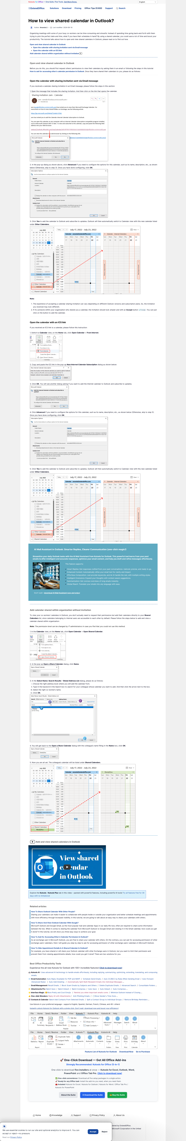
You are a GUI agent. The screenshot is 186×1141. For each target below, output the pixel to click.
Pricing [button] (78, 8)
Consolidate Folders (147, 985)
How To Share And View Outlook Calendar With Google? (55, 923)
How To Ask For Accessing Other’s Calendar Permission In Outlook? (59, 937)
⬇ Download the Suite (92, 1086)
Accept (93, 1132)
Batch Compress (78, 989)
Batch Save (50, 989)
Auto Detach (105, 989)
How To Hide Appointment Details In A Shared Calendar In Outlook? (59, 948)
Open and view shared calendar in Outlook (48, 44)
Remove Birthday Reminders (135, 999)
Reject (104, 1132)
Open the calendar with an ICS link (47, 50)
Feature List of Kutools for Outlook (101, 1042)
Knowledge (57, 1106)
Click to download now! (110, 968)
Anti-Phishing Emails (81, 996)
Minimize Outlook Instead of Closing (125, 992)
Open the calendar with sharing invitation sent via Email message (60, 47)
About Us (120, 1106)
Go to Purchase (143, 1042)
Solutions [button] (54, 8)
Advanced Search (129, 985)
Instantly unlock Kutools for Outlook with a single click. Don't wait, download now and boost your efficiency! (74, 1008)
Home (38, 1106)
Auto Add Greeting (57, 982)
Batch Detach (63, 989)
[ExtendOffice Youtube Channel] (40, 1122)
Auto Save (92, 989)
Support (109, 8)
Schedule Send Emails (92, 979)
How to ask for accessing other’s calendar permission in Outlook (57, 71)
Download (66, 8)
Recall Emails (53, 985)
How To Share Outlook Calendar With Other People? (53, 912)
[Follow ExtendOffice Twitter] (35, 1122)
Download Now (126, 1042)
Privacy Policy (98, 1106)
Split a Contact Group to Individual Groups (104, 999)
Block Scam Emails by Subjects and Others (79, 985)
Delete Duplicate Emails (109, 985)
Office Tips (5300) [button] (93, 8)
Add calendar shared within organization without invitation (54, 53)
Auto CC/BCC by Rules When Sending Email (122, 979)
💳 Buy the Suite (117, 1086)
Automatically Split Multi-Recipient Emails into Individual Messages (95, 982)
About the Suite (68, 1086)
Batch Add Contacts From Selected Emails (66, 999)
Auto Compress (119, 989)
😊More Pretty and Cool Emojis (58, 992)
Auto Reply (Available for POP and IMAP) (63, 979)
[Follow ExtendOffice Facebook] (30, 1122)
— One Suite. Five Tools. (52, 2)
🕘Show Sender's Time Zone (104, 996)
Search (122, 8)
